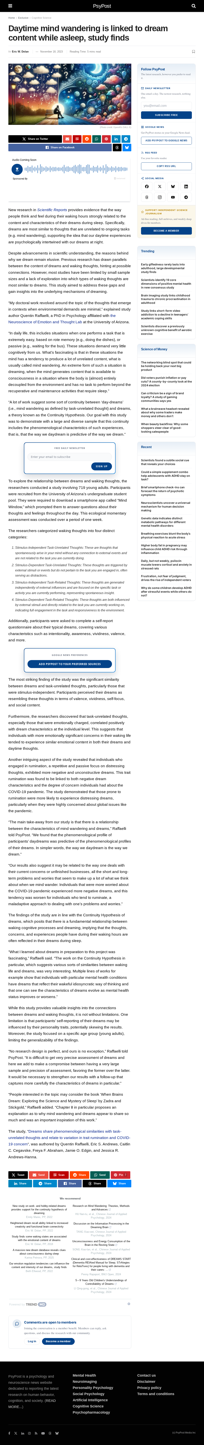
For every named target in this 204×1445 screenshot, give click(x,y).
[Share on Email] (67, 139)
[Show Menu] (10, 6)
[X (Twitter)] (160, 186)
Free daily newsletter (69, 448)
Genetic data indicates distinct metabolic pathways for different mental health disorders (163, 522)
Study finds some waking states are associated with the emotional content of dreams (39, 1238)
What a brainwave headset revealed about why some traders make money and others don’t (165, 412)
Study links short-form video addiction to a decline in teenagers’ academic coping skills (164, 314)
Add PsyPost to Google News (166, 140)
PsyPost (102, 6)
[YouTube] (173, 197)
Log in (32, 1341)
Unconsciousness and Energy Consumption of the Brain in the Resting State (101, 1243)
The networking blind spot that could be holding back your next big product (166, 366)
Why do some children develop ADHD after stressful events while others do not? (166, 591)
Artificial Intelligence (90, 1400)
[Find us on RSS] (36, 1433)
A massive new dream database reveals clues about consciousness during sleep (39, 1252)
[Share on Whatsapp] (96, 139)
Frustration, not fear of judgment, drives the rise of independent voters (166, 578)
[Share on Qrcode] (77, 139)
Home (11, 18)
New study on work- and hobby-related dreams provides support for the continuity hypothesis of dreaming (39, 1209)
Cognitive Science (41, 18)
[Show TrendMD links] (128, 1303)
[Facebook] (147, 186)
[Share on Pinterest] (106, 139)
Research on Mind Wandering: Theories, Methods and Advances (101, 1207)
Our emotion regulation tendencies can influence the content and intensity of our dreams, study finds (39, 1265)
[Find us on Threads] (50, 1433)
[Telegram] (186, 197)
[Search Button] (194, 6)
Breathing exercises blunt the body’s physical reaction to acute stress (165, 535)
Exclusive (23, 18)
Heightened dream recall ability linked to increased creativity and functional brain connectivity (39, 1225)
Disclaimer (146, 1382)
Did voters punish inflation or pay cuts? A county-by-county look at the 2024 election (166, 381)
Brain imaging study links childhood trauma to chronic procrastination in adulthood (165, 299)
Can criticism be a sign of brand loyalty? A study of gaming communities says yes (162, 396)
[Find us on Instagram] (29, 1433)
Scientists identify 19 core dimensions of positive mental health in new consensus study (166, 283)
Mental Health (84, 1375)
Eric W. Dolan (20, 51)
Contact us (146, 1375)
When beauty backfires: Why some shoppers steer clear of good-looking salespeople (164, 427)
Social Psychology (88, 1394)
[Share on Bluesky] (127, 147)
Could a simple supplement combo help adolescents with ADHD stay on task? (165, 475)
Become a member (58, 1341)
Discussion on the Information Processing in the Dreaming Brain (101, 1225)
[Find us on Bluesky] (57, 1433)
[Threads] (147, 197)
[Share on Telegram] (126, 139)
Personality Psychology (93, 1388)
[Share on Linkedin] (116, 139)
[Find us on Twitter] (15, 1433)
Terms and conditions (155, 1394)
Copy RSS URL (166, 166)
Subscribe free (166, 115)
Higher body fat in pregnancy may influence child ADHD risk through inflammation (164, 549)
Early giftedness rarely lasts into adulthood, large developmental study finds (163, 268)
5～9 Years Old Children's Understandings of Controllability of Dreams (101, 1282)
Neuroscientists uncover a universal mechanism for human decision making (165, 506)
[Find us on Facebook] (9, 1433)
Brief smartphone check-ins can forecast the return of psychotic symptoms (163, 491)
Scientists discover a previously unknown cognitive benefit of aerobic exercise (166, 329)
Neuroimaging (85, 1382)
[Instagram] (160, 197)
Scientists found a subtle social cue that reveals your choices (165, 462)
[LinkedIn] (186, 186)
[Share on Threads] (117, 147)
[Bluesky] (173, 186)
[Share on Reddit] (86, 139)
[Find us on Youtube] (43, 1433)
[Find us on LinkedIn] (22, 1433)
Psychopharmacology (91, 1412)
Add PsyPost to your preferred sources (70, 664)
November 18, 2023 (51, 51)
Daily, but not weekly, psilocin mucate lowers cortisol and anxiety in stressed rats (166, 564)
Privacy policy (149, 1388)
